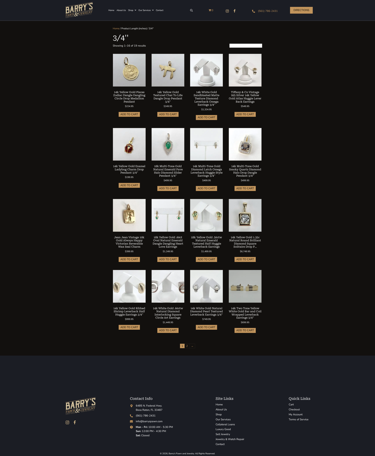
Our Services (223, 419)
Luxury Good (223, 429)
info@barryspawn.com (149, 421)
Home (116, 28)
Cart (291, 404)
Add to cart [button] (129, 114)
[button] (227, 11)
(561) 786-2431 (268, 11)
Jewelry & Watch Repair (230, 439)
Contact (220, 444)
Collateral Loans (225, 424)
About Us (221, 409)
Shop (219, 414)
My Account (295, 414)
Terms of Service (298, 419)
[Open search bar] (191, 10)
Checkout (294, 409)
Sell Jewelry (223, 434)
